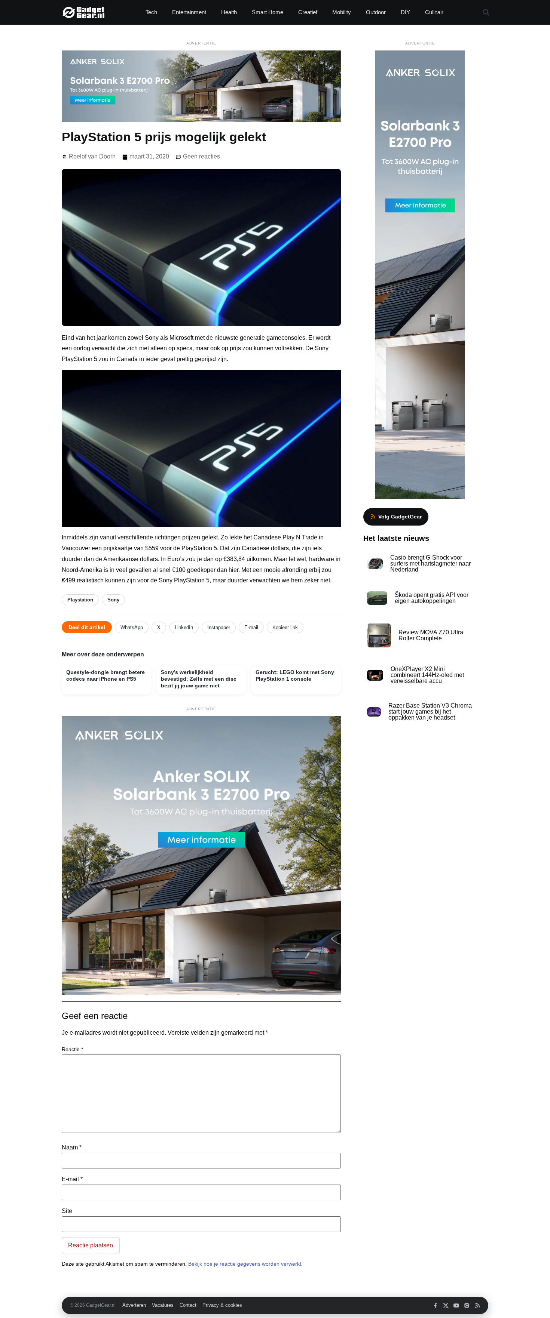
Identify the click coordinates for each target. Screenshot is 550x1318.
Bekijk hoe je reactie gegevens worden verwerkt (244, 1264)
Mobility (341, 12)
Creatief (307, 12)
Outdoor (376, 12)
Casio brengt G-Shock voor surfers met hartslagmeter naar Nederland (430, 563)
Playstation (80, 600)
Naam (72, 1148)
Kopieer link (285, 627)
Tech (151, 12)
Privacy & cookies (222, 1305)
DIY (405, 12)
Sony (113, 600)
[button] (486, 12)
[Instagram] (467, 1305)
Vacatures (163, 1305)
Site (67, 1211)
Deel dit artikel (86, 627)
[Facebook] (435, 1305)
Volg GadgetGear (400, 517)
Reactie (72, 1049)
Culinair (434, 12)
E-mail (251, 627)
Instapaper (218, 627)
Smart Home (267, 12)
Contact (188, 1305)
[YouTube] (456, 1305)
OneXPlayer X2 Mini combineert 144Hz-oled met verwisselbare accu (427, 675)
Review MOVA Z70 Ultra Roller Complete (430, 635)
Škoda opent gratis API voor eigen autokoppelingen (431, 598)
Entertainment (189, 12)
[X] (446, 1305)
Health (229, 12)
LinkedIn (184, 627)
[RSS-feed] (477, 1305)
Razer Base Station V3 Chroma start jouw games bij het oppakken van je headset (430, 711)
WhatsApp (131, 627)
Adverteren (134, 1305)
